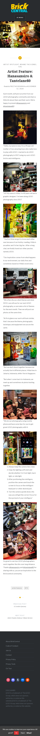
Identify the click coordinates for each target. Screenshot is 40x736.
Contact (9, 655)
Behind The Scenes (28, 64)
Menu (21, 17)
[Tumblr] (17, 679)
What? (29, 733)
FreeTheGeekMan (17, 86)
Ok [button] (16, 733)
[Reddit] (27, 679)
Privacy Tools (10, 664)
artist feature (17, 588)
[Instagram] (8, 679)
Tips (20, 67)
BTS (26, 588)
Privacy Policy (11, 659)
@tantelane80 (8, 106)
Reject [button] (23, 733)
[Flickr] (22, 679)
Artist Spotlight (11, 64)
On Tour (9, 668)
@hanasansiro (21, 103)
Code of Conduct (12, 646)
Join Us (8, 650)
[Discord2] (13, 679)
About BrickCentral (13, 641)
